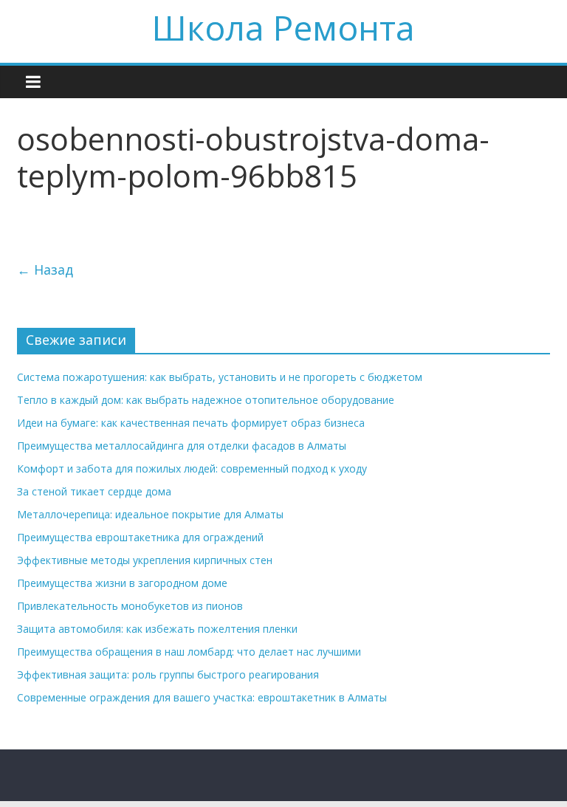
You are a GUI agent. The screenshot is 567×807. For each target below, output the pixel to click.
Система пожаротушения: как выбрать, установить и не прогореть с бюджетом (219, 377)
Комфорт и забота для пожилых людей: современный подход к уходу (192, 468)
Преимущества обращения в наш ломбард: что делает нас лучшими (189, 652)
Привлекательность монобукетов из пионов (130, 606)
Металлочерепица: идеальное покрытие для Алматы (150, 514)
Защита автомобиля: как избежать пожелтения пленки (157, 629)
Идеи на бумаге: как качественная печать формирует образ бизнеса (191, 423)
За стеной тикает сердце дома (94, 491)
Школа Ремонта (283, 27)
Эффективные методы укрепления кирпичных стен (144, 560)
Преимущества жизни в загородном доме (122, 583)
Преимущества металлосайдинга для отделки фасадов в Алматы (181, 446)
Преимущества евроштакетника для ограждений (140, 537)
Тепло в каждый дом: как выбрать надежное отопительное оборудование (205, 400)
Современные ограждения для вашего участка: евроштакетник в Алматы (202, 697)
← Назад (45, 269)
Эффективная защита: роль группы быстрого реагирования (168, 674)
